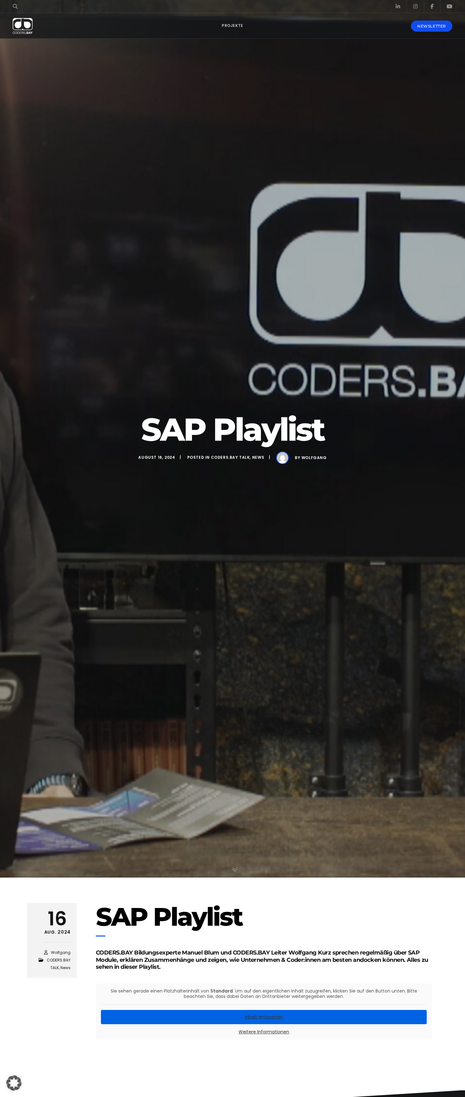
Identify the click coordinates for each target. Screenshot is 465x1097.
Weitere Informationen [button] (264, 1032)
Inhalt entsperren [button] (264, 1017)
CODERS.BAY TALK (230, 457)
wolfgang (314, 457)
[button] (14, 1083)
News (258, 457)
